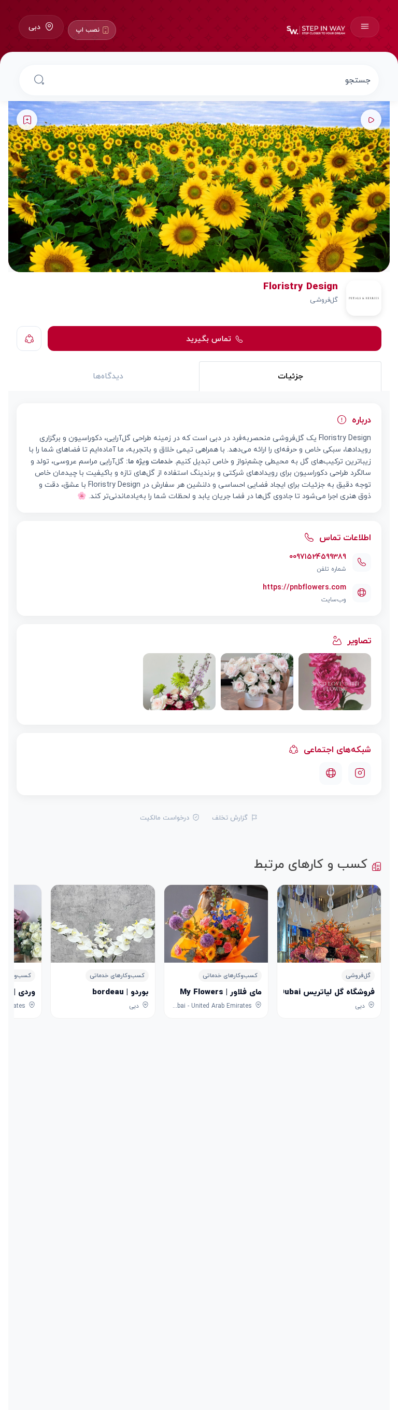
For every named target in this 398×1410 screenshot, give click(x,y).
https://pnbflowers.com (304, 587)
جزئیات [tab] (290, 376)
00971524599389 (317, 556)
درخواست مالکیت (164, 817)
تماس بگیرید (208, 338)
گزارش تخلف (230, 817)
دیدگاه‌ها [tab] (108, 376)
